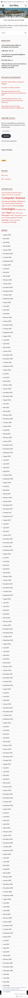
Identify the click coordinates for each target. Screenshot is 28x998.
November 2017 (8, 509)
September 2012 (8, 719)
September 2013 (8, 685)
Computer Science (13, 198)
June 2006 (6, 978)
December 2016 (8, 539)
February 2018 (7, 497)
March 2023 (6, 347)
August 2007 (7, 937)
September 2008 (8, 895)
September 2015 (8, 595)
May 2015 (6, 610)
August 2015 (7, 599)
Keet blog (14, 5)
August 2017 (7, 520)
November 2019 (8, 449)
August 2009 (7, 854)
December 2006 (8, 963)
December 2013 (8, 674)
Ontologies (8, 209)
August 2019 (7, 456)
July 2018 (6, 486)
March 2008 (6, 914)
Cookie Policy (8, 991)
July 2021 (6, 404)
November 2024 (8, 291)
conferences (20, 201)
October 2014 (7, 636)
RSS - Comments (6, 179)
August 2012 (7, 723)
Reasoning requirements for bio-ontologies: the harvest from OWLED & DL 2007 (13, 93)
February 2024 (7, 317)
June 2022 (6, 377)
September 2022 (8, 366)
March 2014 (6, 663)
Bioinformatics (17, 192)
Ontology (19, 209)
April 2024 (6, 313)
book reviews (10, 194)
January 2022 (7, 389)
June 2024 (6, 306)
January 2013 (7, 704)
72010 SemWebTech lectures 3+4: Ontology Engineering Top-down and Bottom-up (12, 100)
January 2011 (7, 790)
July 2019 (6, 460)
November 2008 (8, 888)
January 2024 (7, 321)
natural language (18, 206)
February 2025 (7, 280)
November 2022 (8, 359)
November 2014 (8, 633)
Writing (13, 222)
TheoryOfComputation (14, 220)
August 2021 (7, 400)
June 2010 (6, 816)
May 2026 (6, 238)
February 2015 (7, 621)
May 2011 (6, 775)
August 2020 (7, 426)
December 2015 (8, 584)
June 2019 (6, 464)
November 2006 (8, 967)
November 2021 (8, 396)
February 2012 (7, 745)
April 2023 (6, 343)
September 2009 (8, 850)
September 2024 (8, 298)
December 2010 (8, 794)
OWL (3, 213)
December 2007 (8, 925)
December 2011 (8, 753)
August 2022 (7, 370)
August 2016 (7, 554)
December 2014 (8, 629)
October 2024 (7, 295)
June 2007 (6, 944)
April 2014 (6, 659)
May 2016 (6, 565)
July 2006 (6, 974)
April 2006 (6, 985)
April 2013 (6, 700)
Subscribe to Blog (8, 118)
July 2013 (6, 693)
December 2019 (8, 445)
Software (19, 217)
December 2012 (8, 708)
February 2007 (7, 959)
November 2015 (8, 587)
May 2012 (6, 734)
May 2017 (6, 531)
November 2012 (8, 711)
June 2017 (6, 527)
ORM (24, 209)
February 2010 (7, 831)
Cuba (3, 203)
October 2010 (7, 801)
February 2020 (7, 437)
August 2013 (7, 689)
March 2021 (6, 411)
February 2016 (7, 576)
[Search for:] (14, 32)
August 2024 (7, 302)
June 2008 (6, 907)
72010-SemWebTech (7, 192)
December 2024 (8, 287)
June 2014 (6, 651)
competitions (17, 194)
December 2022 (8, 355)
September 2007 (8, 933)
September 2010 (8, 805)
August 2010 (7, 809)
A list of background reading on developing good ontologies (11, 46)
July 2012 (6, 726)
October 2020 (7, 422)
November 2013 (8, 678)
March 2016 (6, 572)
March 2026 (6, 246)
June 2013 (6, 696)
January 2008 (7, 922)
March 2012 (6, 741)
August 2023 (7, 336)
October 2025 (7, 257)
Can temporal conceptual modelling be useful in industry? (13, 55)
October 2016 (7, 546)
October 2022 (7, 362)
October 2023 (7, 328)
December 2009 (8, 839)
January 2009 (7, 880)
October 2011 (7, 760)
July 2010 (6, 813)
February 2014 (7, 666)
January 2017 (7, 535)
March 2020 (6, 434)
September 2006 (8, 970)
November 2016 (8, 542)
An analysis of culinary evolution (10, 87)
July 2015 (6, 602)
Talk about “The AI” (7, 51)
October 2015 (7, 591)
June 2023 (6, 340)
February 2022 (7, 385)
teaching (5, 220)
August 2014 (7, 644)
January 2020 (7, 441)
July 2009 (6, 858)
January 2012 (7, 749)
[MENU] (3, 5)
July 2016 (6, 557)
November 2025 (8, 253)
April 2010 (6, 824)
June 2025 (6, 268)
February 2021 (7, 415)
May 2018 (6, 490)
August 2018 (7, 482)
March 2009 (6, 873)
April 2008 (6, 910)
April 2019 (6, 471)
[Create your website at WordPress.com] (14, 1)
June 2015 (6, 606)
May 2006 (6, 982)
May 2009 (6, 865)
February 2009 (7, 877)
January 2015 (7, 625)
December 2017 (8, 505)
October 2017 (7, 512)
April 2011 (6, 779)
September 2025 (8, 261)
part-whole (16, 213)
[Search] (24, 5)
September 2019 (8, 452)
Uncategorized (6, 222)
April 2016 (6, 569)
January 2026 (7, 250)
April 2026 (6, 242)
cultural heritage (9, 203)
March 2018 (6, 494)
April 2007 (6, 952)
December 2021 (8, 392)
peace (21, 213)
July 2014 (6, 648)
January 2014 (7, 670)
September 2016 (8, 550)
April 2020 (6, 430)
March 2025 (6, 276)
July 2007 (6, 940)
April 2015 (6, 614)
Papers (9, 212)
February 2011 (7, 786)
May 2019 (6, 467)
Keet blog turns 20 (7, 60)
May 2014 (6, 655)
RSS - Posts (4, 175)
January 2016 (7, 580)
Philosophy (5, 215)
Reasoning (18, 215)
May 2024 (6, 310)
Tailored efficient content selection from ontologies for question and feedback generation (13, 65)
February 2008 (7, 918)
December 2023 (8, 325)
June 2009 (6, 861)
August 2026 (7, 235)
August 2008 (7, 899)
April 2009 (6, 869)
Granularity (9, 205)
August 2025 (7, 265)
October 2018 (7, 475)
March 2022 (6, 381)
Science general (11, 217)
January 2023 (7, 351)
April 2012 (6, 738)
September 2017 (8, 516)
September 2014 (8, 640)
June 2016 (6, 561)
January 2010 (7, 835)
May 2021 (6, 407)
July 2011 (6, 768)
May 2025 (6, 272)
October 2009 (7, 846)
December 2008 (8, 884)
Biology (4, 194)
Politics (12, 215)
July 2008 (6, 903)
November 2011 (8, 756)
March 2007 (6, 955)
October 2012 (7, 715)
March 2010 (6, 828)
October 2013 (7, 681)
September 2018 (8, 479)
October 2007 (7, 929)
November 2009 (8, 843)
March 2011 (6, 783)
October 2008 (7, 892)
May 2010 (6, 820)
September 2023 (8, 332)
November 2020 (8, 419)
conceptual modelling (9, 201)
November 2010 (8, 798)
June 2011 (6, 771)
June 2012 (6, 730)
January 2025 (7, 283)
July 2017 (6, 524)
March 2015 (6, 618)
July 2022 (6, 374)
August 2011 (7, 764)
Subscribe (6, 136)
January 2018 (7, 501)
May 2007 (6, 948)
